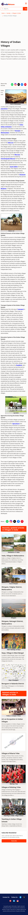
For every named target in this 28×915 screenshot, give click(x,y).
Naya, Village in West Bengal (13, 653)
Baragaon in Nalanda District (13, 684)
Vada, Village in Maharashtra (13, 556)
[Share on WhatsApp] (12, 84)
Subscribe (14, 841)
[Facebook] (20, 897)
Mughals (3, 188)
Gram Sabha (14, 166)
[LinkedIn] (14, 901)
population (4, 109)
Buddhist (19, 365)
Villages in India (16, 13)
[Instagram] (17, 901)
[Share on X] (19, 84)
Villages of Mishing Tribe (11, 787)
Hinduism (22, 174)
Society (8, 13)
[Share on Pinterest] (25, 84)
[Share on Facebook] (22, 84)
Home (3, 13)
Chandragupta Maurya (8, 158)
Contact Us (6, 897)
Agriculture (15, 423)
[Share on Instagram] (15, 84)
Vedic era (10, 142)
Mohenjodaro (5, 132)
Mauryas (17, 154)
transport (21, 309)
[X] (24, 897)
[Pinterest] (10, 901)
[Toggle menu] (26, 3)
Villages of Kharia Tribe (10, 753)
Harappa (17, 131)
